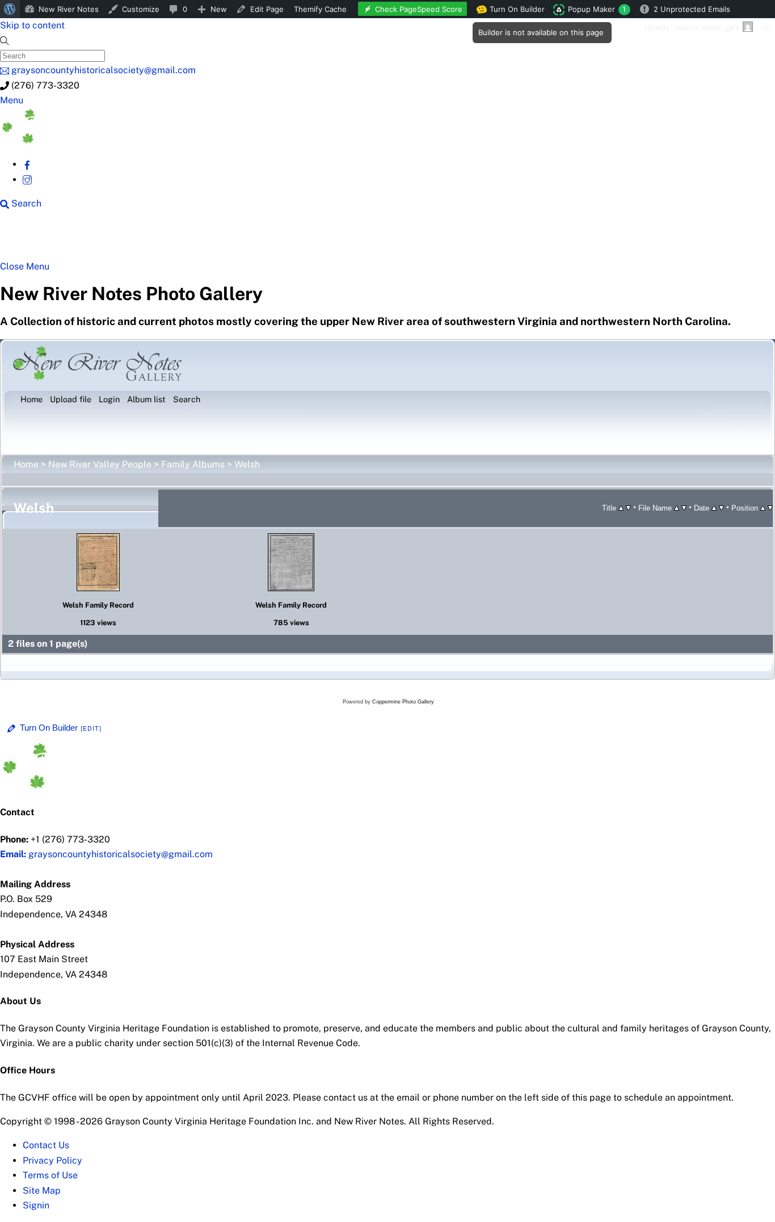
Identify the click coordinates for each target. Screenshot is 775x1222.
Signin (36, 1205)
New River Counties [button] (139, 239)
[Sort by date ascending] (714, 507)
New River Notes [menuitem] (69, 9)
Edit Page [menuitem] (267, 9)
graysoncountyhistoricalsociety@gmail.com (106, 854)
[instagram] (27, 179)
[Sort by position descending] (770, 507)
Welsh (247, 464)
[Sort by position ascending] (762, 507)
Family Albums (193, 464)
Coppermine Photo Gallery (403, 702)
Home (26, 464)
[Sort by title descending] (628, 507)
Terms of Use (50, 1175)
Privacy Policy (52, 1160)
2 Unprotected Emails (692, 9)
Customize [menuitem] (140, 9)
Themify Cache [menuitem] (320, 9)
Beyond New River (250, 239)
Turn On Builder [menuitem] (513, 11)
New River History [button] (358, 239)
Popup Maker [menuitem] (597, 9)
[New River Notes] (85, 140)
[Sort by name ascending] (676, 507)
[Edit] (91, 728)
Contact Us (46, 1145)
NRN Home (43, 239)
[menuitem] (10, 9)
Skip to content (32, 25)
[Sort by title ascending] (621, 507)
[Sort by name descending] (683, 507)
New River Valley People (99, 464)
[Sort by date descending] (721, 507)
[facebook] (27, 164)
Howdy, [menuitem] (692, 27)
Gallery (440, 239)
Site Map (42, 1190)
